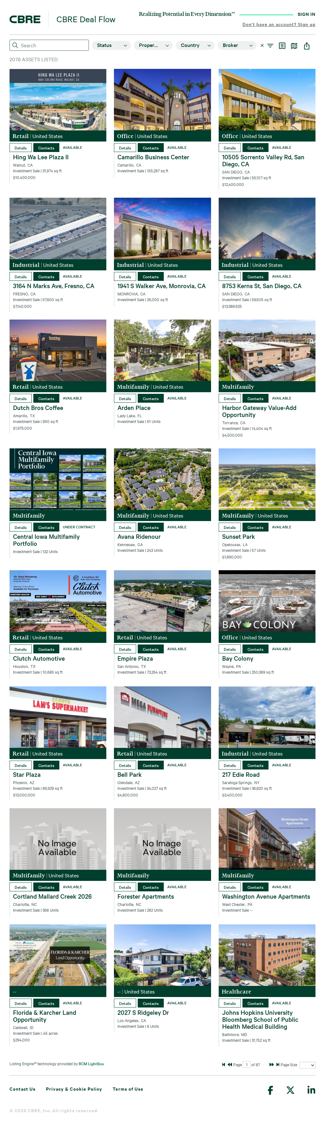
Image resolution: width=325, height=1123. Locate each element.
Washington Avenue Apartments (266, 896)
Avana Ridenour (139, 536)
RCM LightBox (91, 1063)
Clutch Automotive (39, 658)
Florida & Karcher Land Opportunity (44, 1015)
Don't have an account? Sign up (278, 24)
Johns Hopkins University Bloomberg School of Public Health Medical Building (260, 1019)
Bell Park (129, 774)
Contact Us (23, 1088)
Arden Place (133, 407)
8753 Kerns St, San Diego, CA (262, 285)
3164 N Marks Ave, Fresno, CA (53, 285)
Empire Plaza (135, 658)
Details (21, 147)
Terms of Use (128, 1088)
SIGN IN (306, 13)
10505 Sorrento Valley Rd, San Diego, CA (263, 160)
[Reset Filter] (263, 45)
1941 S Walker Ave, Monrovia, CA (161, 285)
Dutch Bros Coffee (38, 407)
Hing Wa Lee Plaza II (41, 157)
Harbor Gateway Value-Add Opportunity (259, 411)
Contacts (46, 147)
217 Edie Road (241, 774)
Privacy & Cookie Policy (74, 1088)
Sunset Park (238, 536)
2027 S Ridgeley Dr (143, 1012)
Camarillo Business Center (153, 157)
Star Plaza (27, 774)
